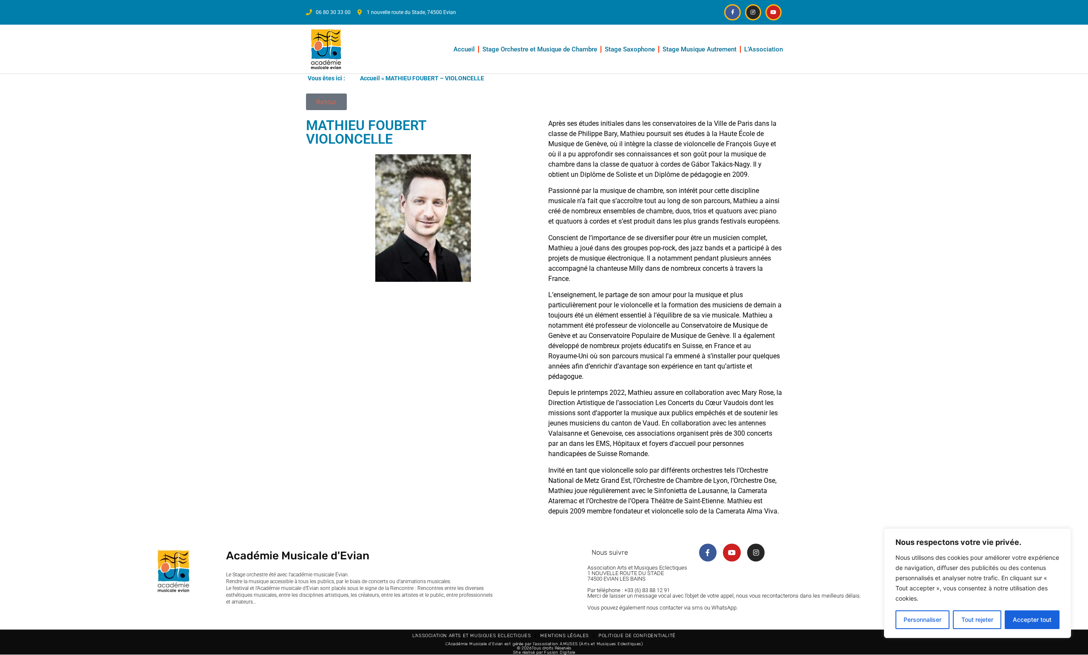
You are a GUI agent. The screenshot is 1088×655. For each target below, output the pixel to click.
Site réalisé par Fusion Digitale (544, 652)
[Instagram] (753, 12)
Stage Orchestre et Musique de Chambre (539, 49)
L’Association (763, 49)
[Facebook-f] (732, 12)
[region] (977, 583)
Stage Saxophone (630, 49)
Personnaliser (922, 619)
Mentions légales (564, 635)
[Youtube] (773, 12)
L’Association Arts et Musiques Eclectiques (471, 635)
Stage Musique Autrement (700, 49)
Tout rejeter (977, 619)
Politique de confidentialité (637, 635)
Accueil (464, 49)
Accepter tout (1032, 619)
